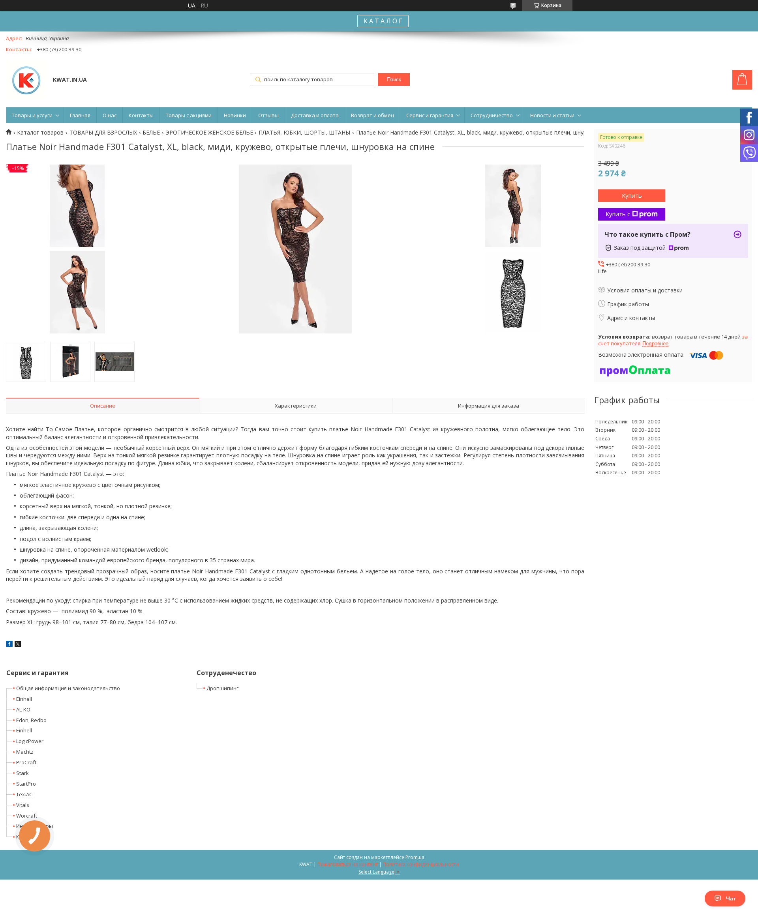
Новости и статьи (552, 115)
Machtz (25, 751)
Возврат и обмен (372, 115)
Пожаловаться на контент (347, 864)
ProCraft (26, 762)
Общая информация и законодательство (68, 688)
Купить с (618, 214)
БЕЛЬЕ (151, 132)
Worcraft (26, 815)
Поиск (394, 79)
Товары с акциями (189, 115)
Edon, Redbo (31, 720)
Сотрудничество (492, 115)
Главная (80, 115)
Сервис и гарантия (429, 115)
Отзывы (268, 115)
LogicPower (29, 741)
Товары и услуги (32, 115)
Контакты (141, 115)
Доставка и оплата (315, 115)
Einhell (24, 698)
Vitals (22, 805)
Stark (22, 773)
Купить (632, 195)
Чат (731, 898)
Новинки (235, 115)
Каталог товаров (40, 132)
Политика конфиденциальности (421, 864)
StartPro (26, 783)
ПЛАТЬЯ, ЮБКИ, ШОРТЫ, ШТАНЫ (304, 132)
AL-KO (23, 709)
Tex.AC (24, 794)
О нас (109, 115)
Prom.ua (414, 857)
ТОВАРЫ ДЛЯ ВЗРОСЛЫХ (103, 132)
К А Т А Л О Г (383, 21)
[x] (18, 645)
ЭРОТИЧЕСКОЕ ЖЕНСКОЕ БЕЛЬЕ (209, 132)
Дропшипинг (222, 688)
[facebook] (9, 645)
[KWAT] (25, 80)
